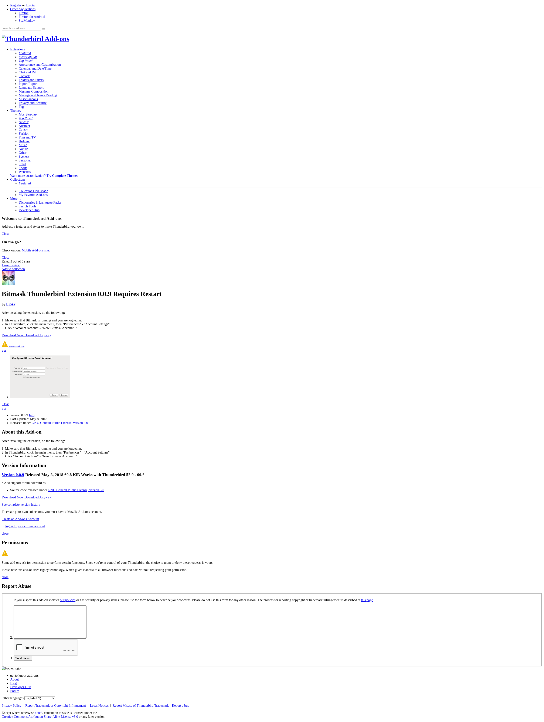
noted (38, 713)
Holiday (24, 141)
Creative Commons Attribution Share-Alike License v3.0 (40, 716)
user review (11, 265)
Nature (23, 149)
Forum (14, 691)
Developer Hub (29, 210)
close (5, 533)
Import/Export (28, 84)
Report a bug (180, 705)
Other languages (13, 698)
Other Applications (22, 9)
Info (31, 415)
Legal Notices (99, 705)
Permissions (16, 346)
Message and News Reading (38, 95)
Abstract (24, 126)
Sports (23, 168)
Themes (15, 110)
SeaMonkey (27, 20)
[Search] (43, 29)
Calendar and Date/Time (35, 68)
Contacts (24, 76)
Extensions (17, 49)
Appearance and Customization (40, 64)
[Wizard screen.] (40, 397)
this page (367, 600)
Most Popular (28, 57)
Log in (30, 5)
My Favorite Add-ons (33, 195)
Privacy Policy (12, 705)
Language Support (31, 87)
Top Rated (26, 61)
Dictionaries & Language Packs (40, 202)
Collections (17, 179)
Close (5, 233)
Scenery (24, 156)
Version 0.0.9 (13, 474)
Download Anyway (37, 335)
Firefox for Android (32, 17)
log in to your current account (25, 526)
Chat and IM (27, 72)
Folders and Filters (31, 80)
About (14, 679)
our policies (67, 600)
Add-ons (56, 39)
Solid (22, 164)
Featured (25, 53)
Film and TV (27, 137)
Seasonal (25, 160)
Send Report (23, 658)
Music (23, 145)
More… (15, 198)
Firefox (23, 13)
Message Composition (33, 91)
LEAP (11, 304)
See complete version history (21, 504)
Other (22, 152)
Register (15, 5)
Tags (22, 106)
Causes (23, 129)
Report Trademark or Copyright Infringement (56, 705)
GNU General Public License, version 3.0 (60, 423)
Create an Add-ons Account (20, 519)
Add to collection (13, 269)
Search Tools (27, 206)
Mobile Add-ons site (35, 250)
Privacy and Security (33, 103)
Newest (23, 122)
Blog (13, 683)
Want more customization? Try (44, 175)
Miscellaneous (28, 99)
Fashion (24, 133)
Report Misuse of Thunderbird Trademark (141, 705)
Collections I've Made (33, 191)
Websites (25, 172)
